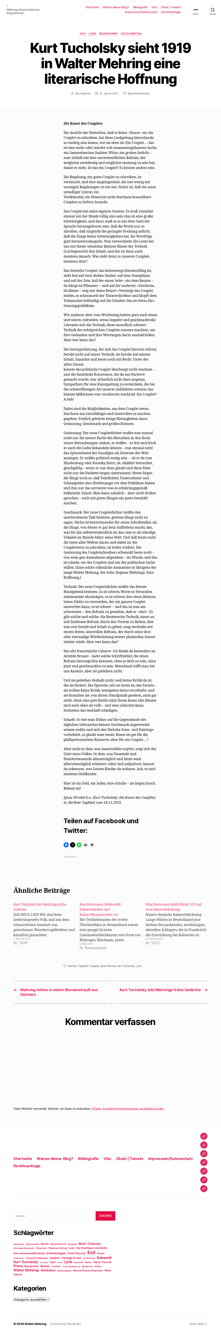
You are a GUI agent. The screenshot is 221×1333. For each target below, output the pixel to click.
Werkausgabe (64, 1270)
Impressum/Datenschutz (141, 12)
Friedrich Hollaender (37, 1258)
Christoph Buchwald (23, 1248)
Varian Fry (87, 1266)
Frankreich (18, 1258)
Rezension (31, 1266)
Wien (107, 1270)
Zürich (17, 1274)
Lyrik (92, 33)
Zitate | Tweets (171, 7)
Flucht (100, 1253)
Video (97, 1266)
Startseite (92, 7)
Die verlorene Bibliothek (29, 1253)
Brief (82, 1244)
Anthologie (18, 1244)
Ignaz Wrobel (108, 966)
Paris (97, 1262)
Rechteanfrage (171, 12)
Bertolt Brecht (58, 1244)
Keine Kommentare (139, 93)
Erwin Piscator (77, 1253)
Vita (154, 7)
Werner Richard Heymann (88, 1270)
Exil (91, 1252)
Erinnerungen (56, 1253)
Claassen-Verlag (57, 1248)
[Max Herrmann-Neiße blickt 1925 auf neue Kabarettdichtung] (178, 926)
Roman (45, 1266)
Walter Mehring (26, 1270)
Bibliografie (140, 7)
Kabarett (104, 1257)
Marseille (78, 1262)
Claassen (41, 1248)
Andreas (85, 93)
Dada (71, 1248)
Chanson (94, 1244)
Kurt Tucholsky (126, 966)
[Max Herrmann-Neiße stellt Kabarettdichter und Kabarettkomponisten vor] (112, 926)
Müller (88, 1262)
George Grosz (71, 1258)
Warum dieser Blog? (116, 7)
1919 (82, 33)
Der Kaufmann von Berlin (91, 1248)
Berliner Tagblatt (78, 966)
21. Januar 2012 (109, 93)
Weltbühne (48, 1270)
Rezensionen (108, 33)
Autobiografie (32, 1244)
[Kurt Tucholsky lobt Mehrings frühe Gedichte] (46, 926)
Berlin (45, 1244)
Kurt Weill (44, 1263)
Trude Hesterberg (71, 1266)
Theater (56, 1266)
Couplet (94, 966)
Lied (52, 1262)
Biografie (72, 1244)
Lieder (59, 1263)
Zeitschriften (131, 33)
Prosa (18, 1266)
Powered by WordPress (65, 1324)
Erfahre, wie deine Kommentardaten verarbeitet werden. (128, 1108)
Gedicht (55, 1258)
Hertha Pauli (89, 1258)
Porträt (106, 1262)
